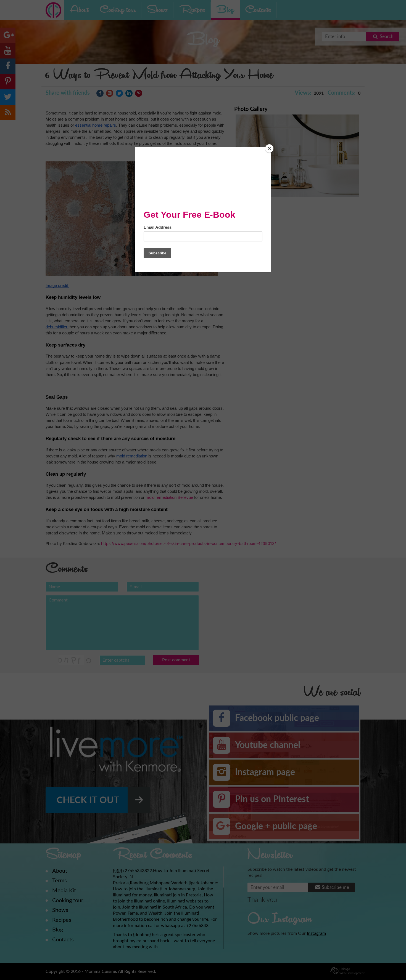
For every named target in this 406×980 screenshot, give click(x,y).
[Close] (269, 148)
